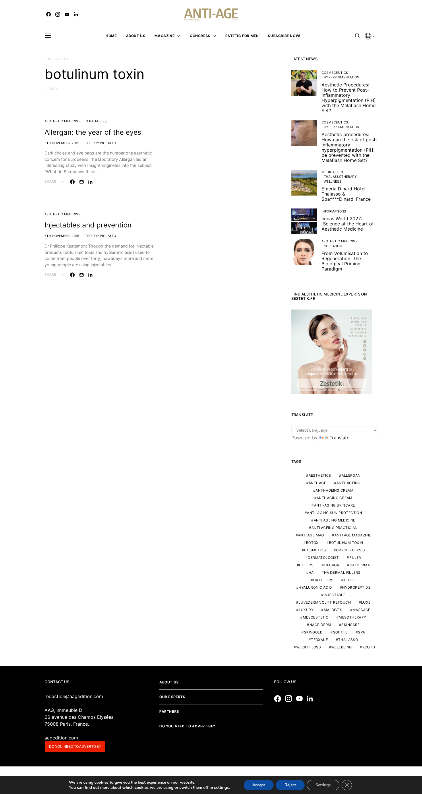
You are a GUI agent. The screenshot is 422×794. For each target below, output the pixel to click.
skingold (313, 632)
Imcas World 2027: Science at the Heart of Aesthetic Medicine (348, 224)
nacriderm (320, 625)
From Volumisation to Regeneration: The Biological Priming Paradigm (345, 261)
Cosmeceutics (335, 73)
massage (361, 610)
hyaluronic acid (315, 587)
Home (111, 36)
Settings (323, 785)
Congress (200, 36)
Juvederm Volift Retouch (325, 602)
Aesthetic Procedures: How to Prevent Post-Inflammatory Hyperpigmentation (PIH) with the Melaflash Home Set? (349, 97)
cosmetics (315, 550)
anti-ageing (348, 483)
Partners (169, 711)
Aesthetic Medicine (62, 121)
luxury (306, 610)
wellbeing (341, 647)
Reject (290, 785)
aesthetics (320, 475)
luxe (366, 602)
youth (368, 647)
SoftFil (340, 632)
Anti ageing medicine (334, 520)
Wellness (332, 181)
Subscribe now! (284, 36)
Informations (334, 211)
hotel (350, 580)
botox (312, 542)
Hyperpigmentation (341, 77)
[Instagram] (58, 14)
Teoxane (319, 639)
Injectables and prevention (87, 225)
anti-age (317, 483)
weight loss (308, 647)
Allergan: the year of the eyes (92, 132)
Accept (258, 785)
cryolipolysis (350, 550)
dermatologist (323, 557)
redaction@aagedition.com (73, 696)
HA (311, 572)
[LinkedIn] (76, 14)
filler (355, 557)
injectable (334, 595)
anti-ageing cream (334, 490)
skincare (350, 625)
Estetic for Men (242, 36)
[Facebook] (48, 14)
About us (136, 36)
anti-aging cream (334, 498)
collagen (333, 246)
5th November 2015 (62, 143)
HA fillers (323, 580)
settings (221, 787)
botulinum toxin (346, 542)
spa (361, 632)
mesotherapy (352, 617)
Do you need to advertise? (75, 747)
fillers (306, 565)
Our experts (172, 697)
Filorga (331, 565)
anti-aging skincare (334, 505)
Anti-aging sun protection (334, 513)
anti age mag (311, 535)
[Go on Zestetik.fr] (331, 351)
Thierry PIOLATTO (100, 143)
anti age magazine (352, 535)
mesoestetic (315, 617)
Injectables (96, 121)
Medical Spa (332, 172)
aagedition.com (61, 738)
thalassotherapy (340, 177)
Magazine (164, 36)
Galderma (360, 565)
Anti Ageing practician (334, 528)
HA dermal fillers (342, 572)
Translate (339, 438)
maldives (333, 610)
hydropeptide (356, 587)
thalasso (348, 639)
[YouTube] (67, 14)
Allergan (351, 475)
